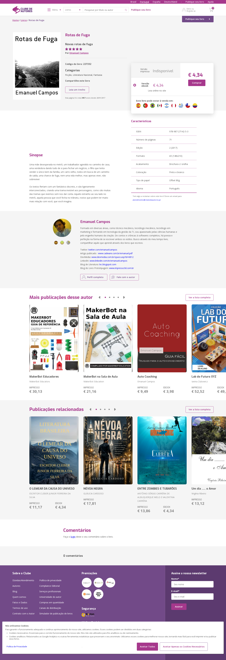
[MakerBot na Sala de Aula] (108, 338)
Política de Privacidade (17, 646)
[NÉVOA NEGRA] (108, 450)
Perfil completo (95, 277)
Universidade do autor (50, 596)
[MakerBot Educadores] (53, 338)
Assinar (179, 606)
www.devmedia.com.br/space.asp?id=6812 (112, 257)
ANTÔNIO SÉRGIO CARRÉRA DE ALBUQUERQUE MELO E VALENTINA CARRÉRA (155, 497)
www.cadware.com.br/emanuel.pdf (115, 253)
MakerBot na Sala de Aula (100, 376)
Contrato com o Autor (23, 613)
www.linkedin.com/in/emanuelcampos (108, 260)
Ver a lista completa (199, 297)
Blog (14, 591)
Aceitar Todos (147, 646)
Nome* (175, 579)
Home (15, 20)
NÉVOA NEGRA (93, 489)
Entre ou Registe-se (191, 10)
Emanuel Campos (79, 52)
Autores (16, 585)
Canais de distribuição (50, 608)
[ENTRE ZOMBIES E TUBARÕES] (161, 450)
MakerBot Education (93, 381)
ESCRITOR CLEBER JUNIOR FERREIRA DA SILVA (50, 495)
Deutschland (170, 1)
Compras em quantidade (51, 602)
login (73, 536)
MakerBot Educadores (44, 376)
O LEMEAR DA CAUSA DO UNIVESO (52, 489)
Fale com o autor (126, 277)
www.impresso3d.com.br (121, 268)
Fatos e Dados (19, 602)
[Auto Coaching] (161, 338)
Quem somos (19, 596)
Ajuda (211, 1)
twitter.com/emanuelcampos (102, 249)
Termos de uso (20, 608)
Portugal (144, 1)
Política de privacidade (50, 580)
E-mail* (175, 591)
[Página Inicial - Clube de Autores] (22, 10)
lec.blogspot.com (107, 264)
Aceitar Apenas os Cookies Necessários (183, 646)
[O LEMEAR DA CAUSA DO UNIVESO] (53, 450)
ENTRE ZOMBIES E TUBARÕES (157, 489)
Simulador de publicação (56, 613)
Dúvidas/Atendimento (23, 580)
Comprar (197, 82)
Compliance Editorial (49, 585)
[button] (99, 297)
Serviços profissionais (50, 591)
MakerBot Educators (39, 381)
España (156, 1)
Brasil (133, 1)
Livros (24, 20)
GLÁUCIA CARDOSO (93, 493)
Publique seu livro (194, 1)
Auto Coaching (147, 376)
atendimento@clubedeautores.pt (147, 200)
